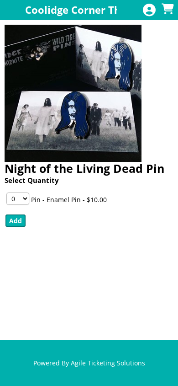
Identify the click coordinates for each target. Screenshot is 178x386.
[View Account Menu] (149, 10)
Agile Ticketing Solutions (108, 363)
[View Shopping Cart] (167, 9)
